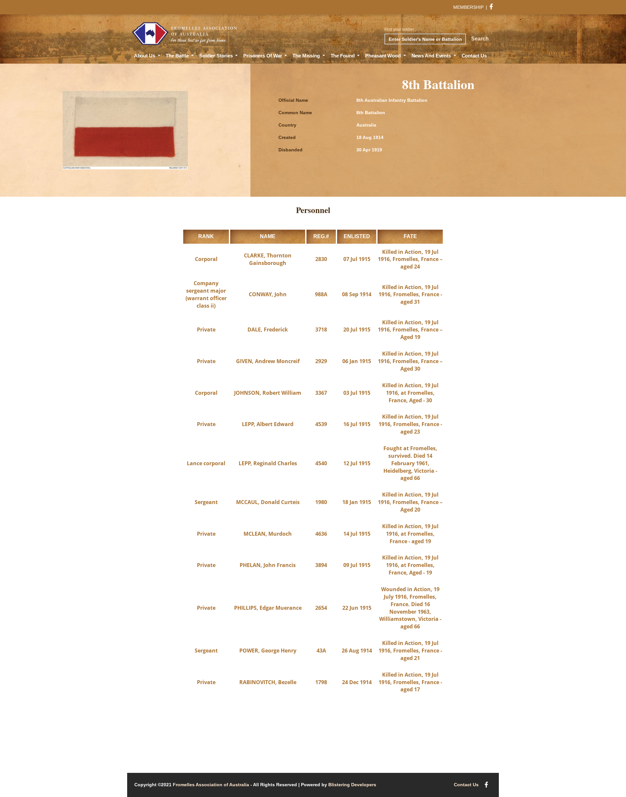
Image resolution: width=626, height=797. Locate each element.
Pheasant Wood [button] (383, 55)
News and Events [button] (431, 55)
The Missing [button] (306, 55)
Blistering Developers (352, 784)
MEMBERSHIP (468, 7)
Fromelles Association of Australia (211, 784)
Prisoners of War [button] (263, 55)
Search (480, 38)
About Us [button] (145, 55)
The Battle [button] (178, 55)
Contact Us (474, 55)
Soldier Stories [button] (216, 55)
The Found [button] (343, 55)
